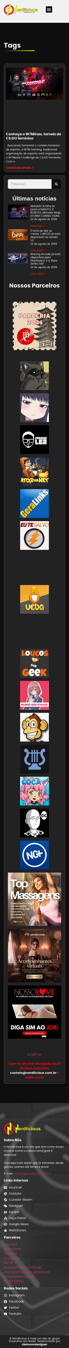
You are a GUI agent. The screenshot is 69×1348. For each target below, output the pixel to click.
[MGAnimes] (34, 408)
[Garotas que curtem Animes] (34, 792)
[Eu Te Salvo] (34, 536)
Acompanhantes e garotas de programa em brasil (27, 1274)
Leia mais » (37, 225)
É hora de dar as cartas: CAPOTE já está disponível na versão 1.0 (45, 235)
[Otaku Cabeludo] (34, 824)
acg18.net (34, 1054)
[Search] (56, 184)
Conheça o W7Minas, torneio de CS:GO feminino (33, 136)
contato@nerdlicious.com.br (32, 1173)
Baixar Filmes (14, 1281)
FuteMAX (10, 1244)
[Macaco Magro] (34, 728)
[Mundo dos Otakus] (34, 696)
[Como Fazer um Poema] (34, 760)
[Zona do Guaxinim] (34, 376)
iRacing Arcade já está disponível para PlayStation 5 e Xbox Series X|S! (45, 259)
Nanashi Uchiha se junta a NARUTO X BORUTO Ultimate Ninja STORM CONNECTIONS (45, 211)
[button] (49, 9)
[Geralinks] (34, 504)
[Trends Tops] (34, 568)
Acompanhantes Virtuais (23, 1267)
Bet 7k (8, 1263)
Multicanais (12, 1249)
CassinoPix (12, 1258)
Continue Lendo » (19, 167)
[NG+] (34, 856)
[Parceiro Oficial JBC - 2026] (34, 325)
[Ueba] (34, 600)
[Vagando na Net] (34, 632)
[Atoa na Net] (34, 472)
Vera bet (10, 1253)
